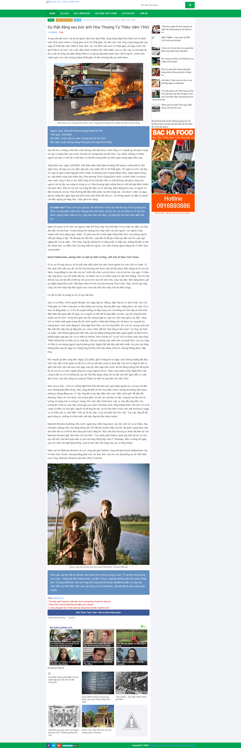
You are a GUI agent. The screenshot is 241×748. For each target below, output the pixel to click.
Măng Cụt (58, 598)
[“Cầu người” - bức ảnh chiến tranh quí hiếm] (131, 683)
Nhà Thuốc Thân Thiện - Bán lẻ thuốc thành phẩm (98, 612)
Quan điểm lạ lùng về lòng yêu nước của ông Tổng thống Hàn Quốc (96, 699)
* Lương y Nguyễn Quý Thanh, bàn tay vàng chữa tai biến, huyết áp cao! (78, 608)
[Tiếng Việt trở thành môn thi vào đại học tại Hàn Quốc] (131, 721)
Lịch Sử (77, 20)
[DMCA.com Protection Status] (70, 745)
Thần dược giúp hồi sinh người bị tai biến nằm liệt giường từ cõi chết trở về (177, 29)
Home (51, 20)
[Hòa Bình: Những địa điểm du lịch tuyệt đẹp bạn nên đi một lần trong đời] (64, 673)
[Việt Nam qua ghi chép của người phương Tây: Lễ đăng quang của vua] (64, 716)
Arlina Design (188, 745)
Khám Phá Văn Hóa (64, 20)
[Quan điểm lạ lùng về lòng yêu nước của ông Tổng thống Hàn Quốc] (98, 683)
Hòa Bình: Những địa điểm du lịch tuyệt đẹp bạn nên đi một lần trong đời (63, 679)
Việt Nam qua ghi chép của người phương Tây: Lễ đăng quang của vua (63, 732)
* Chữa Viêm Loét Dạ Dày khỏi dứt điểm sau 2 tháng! (70, 604)
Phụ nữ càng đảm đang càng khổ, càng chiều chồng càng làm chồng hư (176, 72)
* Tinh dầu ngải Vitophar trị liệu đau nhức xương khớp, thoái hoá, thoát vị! (79, 601)
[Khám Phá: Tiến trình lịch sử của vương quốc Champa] (98, 716)
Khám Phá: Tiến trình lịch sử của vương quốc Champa (96, 731)
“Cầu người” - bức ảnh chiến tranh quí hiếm (130, 698)
